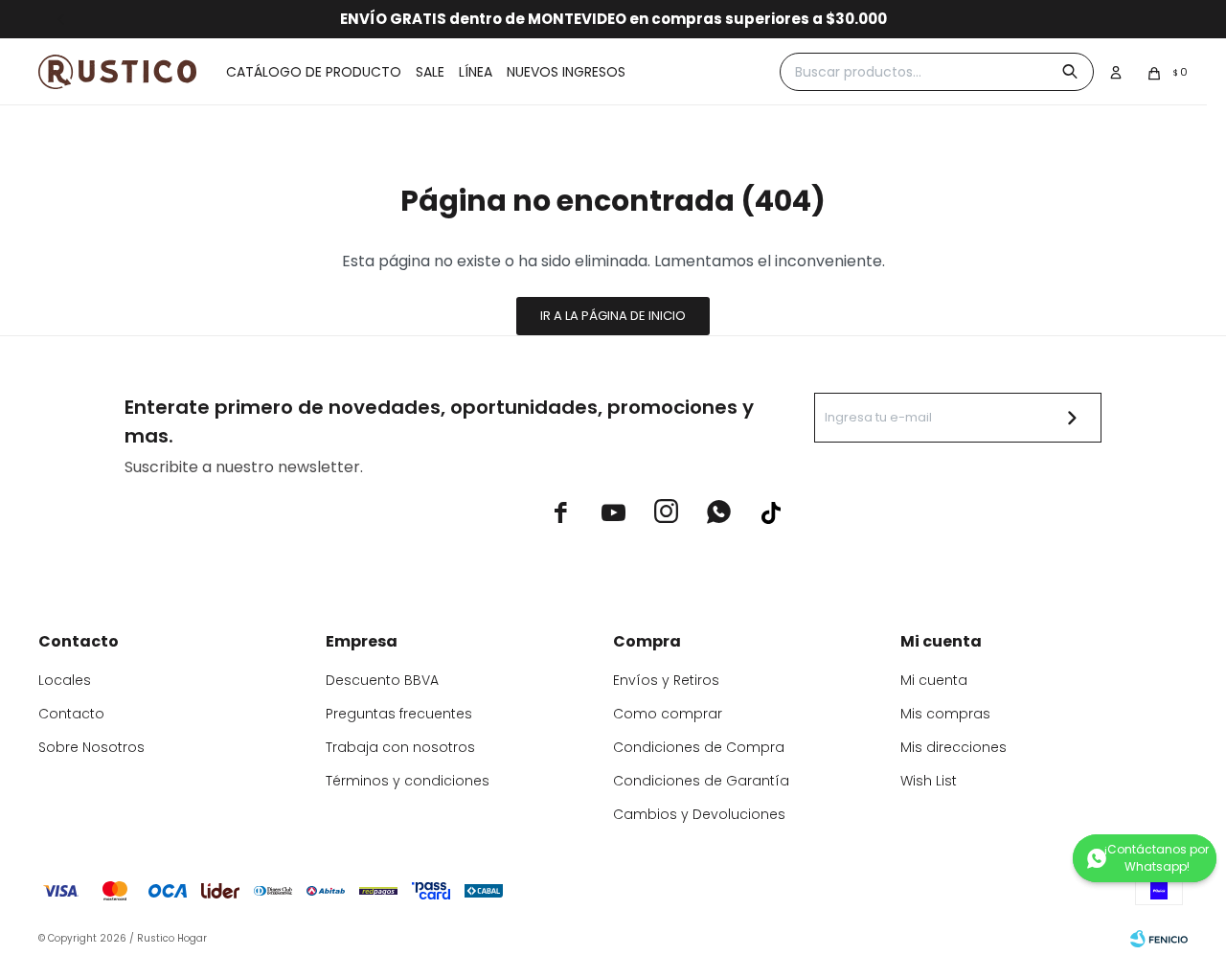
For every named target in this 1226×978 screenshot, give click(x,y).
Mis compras (945, 713)
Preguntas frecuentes (399, 713)
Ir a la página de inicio (613, 316)
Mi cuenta (933, 680)
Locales (64, 680)
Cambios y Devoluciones (699, 814)
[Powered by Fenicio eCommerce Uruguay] (1159, 938)
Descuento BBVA (382, 680)
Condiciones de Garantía (701, 780)
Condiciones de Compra (698, 747)
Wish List (928, 780)
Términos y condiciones (407, 780)
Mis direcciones (953, 747)
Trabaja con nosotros (400, 747)
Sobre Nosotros (91, 747)
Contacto (71, 713)
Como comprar (667, 713)
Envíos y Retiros (666, 680)
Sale (430, 71)
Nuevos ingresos (566, 71)
